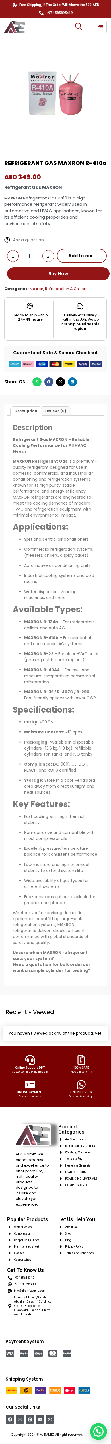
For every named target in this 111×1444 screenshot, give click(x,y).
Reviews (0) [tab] (55, 410)
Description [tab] (26, 410)
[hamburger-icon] (100, 27)
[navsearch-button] (78, 27)
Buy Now (59, 273)
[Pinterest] (30, 1419)
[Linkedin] (40, 1419)
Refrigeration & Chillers (66, 288)
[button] (37, 381)
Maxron (36, 288)
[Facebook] (10, 1419)
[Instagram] (20, 1419)
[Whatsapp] (50, 1419)
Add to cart (81, 255)
